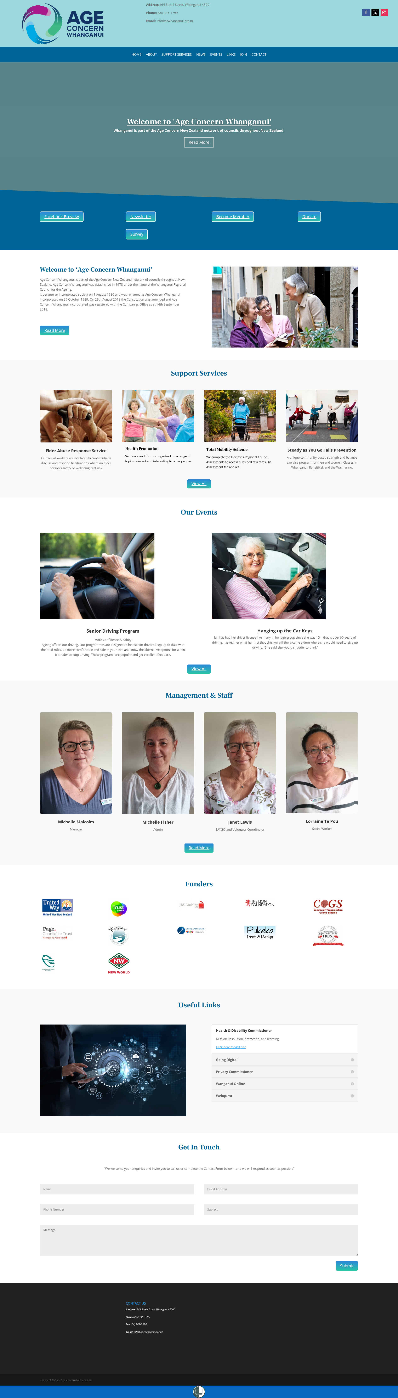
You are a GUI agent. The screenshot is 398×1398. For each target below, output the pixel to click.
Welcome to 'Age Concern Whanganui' (199, 121)
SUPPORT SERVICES (176, 55)
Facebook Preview (61, 216)
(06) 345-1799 (142, 1317)
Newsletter (140, 216)
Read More (199, 142)
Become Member (232, 216)
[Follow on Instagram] (384, 12)
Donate (309, 216)
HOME (136, 55)
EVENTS (216, 55)
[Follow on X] (375, 12)
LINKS (231, 55)
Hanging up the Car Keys (285, 630)
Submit (347, 1266)
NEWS (201, 55)
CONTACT (258, 55)
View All (199, 483)
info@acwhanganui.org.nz (148, 1332)
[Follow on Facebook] (366, 12)
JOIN (243, 55)
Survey (136, 234)
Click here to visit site (231, 1047)
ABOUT (151, 55)
